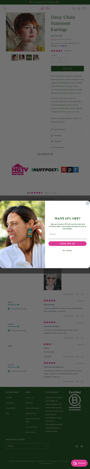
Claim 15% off (67, 244)
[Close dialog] (87, 203)
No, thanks (67, 250)
